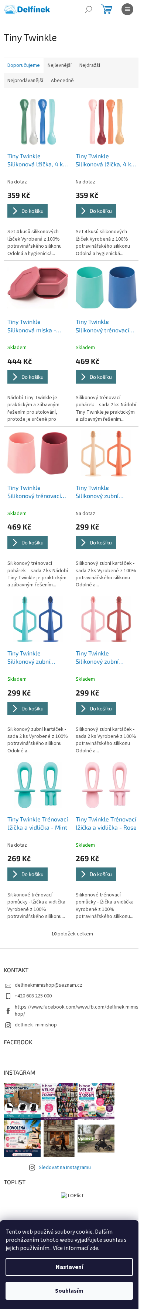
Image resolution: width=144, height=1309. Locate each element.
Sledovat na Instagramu (65, 1167)
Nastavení (69, 1267)
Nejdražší (89, 65)
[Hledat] (88, 9)
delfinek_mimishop (36, 1025)
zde (93, 1248)
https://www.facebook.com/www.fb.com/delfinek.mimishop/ (76, 1010)
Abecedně (62, 80)
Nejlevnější (60, 65)
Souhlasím (69, 1291)
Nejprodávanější (25, 80)
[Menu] (127, 9)
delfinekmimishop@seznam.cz (48, 985)
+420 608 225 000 (33, 996)
